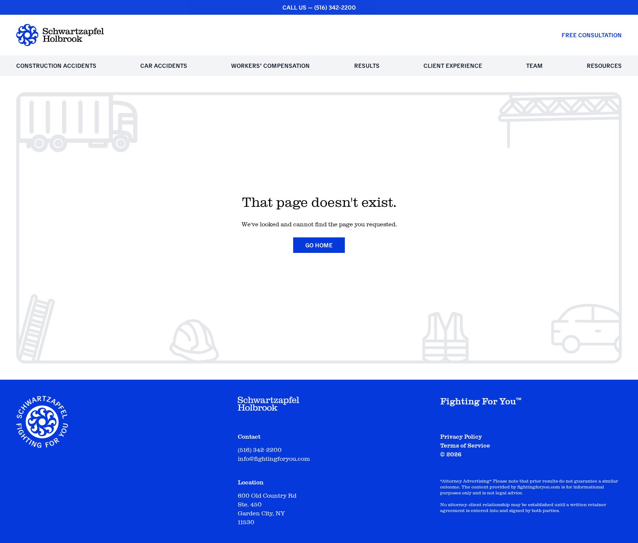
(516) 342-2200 (335, 7)
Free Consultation (592, 35)
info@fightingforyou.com (274, 459)
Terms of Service (465, 446)
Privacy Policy (461, 437)
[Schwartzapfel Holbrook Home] (60, 35)
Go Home (319, 245)
